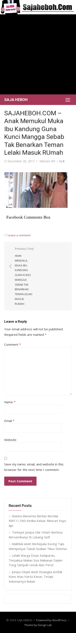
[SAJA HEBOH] (38, 7)
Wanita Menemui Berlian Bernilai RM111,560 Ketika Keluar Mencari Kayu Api (37, 521)
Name (9, 402)
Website (10, 440)
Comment (12, 344)
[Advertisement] (38, 54)
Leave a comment (19, 235)
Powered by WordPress (51, 620)
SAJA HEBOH (16, 99)
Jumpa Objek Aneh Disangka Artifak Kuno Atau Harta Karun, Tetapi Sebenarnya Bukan (35, 576)
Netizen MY (47, 161)
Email (9, 421)
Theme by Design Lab (38, 625)
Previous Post (24, 276)
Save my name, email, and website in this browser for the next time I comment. (34, 467)
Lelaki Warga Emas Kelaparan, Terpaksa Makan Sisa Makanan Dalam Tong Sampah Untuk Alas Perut (35, 560)
